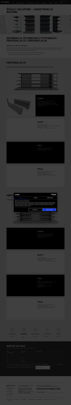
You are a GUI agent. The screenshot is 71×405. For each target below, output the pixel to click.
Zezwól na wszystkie (49, 209)
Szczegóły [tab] (35, 197)
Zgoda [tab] (21, 197)
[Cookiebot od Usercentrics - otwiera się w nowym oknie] (52, 194)
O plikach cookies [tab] (50, 197)
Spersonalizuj (35, 209)
